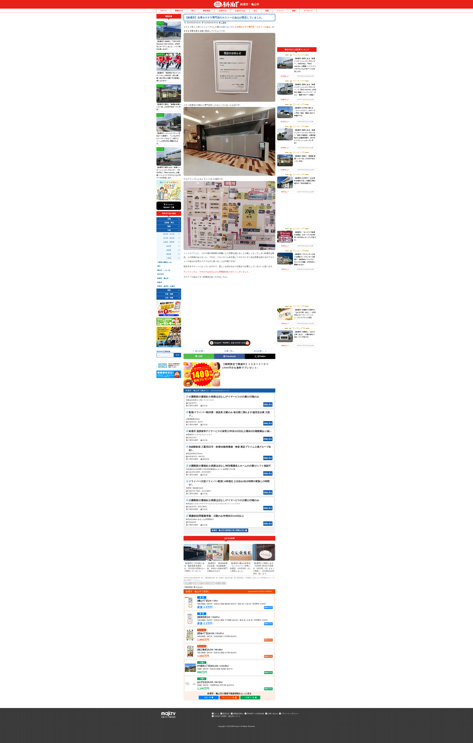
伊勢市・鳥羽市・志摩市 (166, 286)
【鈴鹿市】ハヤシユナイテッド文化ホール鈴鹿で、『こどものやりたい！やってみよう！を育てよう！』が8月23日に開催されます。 (168, 138)
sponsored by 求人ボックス (220, 391)
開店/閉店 (206, 11)
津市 (158, 266)
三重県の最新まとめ (164, 262)
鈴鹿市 (218, 583)
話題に (224, 27)
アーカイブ (308, 11)
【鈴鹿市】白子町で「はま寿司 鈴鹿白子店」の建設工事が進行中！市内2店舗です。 (304, 180)
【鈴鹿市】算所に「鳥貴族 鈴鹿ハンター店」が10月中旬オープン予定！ (304, 158)
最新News (179, 11)
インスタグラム (190, 253)
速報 (294, 11)
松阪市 (159, 282)
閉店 (223, 583)
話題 (267, 11)
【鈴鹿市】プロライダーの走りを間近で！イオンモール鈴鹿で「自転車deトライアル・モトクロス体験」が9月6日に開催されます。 (304, 259)
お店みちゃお (240, 11)
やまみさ (199, 587)
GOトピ (164, 11)
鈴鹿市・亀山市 (249, 4)
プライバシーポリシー (290, 714)
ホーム (216, 714)
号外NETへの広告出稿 (255, 714)
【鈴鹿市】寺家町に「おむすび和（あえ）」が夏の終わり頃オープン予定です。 (304, 334)
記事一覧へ (229, 351)
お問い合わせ (273, 714)
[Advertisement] (297, 30)
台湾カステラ (210, 583)
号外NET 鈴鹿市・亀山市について (227, 716)
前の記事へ (200, 351)
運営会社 (226, 714)
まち (255, 11)
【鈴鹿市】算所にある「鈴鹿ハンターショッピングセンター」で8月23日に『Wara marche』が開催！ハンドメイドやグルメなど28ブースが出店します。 (168, 172)
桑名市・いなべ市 (163, 270)
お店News (223, 11)
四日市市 (160, 274)
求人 (193, 11)
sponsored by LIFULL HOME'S (260, 591)
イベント (280, 11)
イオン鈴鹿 (188, 583)
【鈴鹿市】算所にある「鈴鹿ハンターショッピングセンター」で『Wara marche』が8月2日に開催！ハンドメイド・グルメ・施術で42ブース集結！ (305, 90)
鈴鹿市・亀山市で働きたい (197, 390)
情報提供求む (238, 714)
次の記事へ (259, 351)
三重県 (223, 23)
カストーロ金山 (198, 583)
